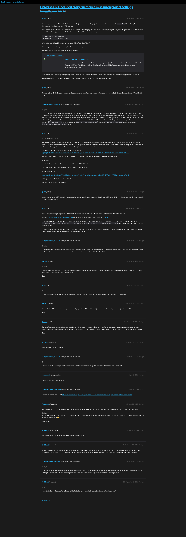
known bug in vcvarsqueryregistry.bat (61, 217)
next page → (46, 500)
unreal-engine (48, 12)
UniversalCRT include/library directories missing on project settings (86, 7)
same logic (106, 217)
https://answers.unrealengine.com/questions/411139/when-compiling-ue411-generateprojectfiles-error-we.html (97, 395)
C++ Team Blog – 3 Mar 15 (55, 56)
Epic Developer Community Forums (12, 2)
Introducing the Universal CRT (77, 59)
